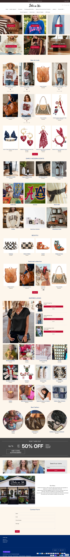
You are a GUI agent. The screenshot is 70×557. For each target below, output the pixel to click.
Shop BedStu (11, 25)
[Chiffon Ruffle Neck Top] (39, 318)
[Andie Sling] (43, 275)
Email (17, 516)
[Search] (62, 5)
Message (17, 523)
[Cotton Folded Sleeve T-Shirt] (39, 331)
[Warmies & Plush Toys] (10, 352)
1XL (60, 91)
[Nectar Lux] (42, 289)
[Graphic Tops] (13, 193)
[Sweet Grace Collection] (35, 217)
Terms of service (15, 555)
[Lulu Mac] (13, 217)
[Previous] (3, 171)
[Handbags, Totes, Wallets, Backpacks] (57, 420)
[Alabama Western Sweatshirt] (10, 74)
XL (26, 91)
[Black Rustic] (43, 289)
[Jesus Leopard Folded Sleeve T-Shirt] (59, 74)
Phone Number (18, 520)
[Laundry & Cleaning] (59, 169)
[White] (10, 89)
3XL (13, 91)
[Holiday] (26, 352)
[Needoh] (13, 420)
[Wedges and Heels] (59, 245)
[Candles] (10, 392)
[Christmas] (26, 372)
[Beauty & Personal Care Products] (43, 392)
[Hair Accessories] (59, 372)
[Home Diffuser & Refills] (11, 168)
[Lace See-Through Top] (39, 306)
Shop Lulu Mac (35, 25)
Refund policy (5, 555)
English (55, 550)
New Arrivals (35, 60)
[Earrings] (59, 352)
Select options (53, 306)
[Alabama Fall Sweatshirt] (26, 105)
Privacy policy (10, 555)
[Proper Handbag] (43, 105)
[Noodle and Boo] (43, 372)
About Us (4, 539)
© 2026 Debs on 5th (7, 554)
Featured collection (35, 261)
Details (53, 321)
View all (35, 154)
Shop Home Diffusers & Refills (58, 46)
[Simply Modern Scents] (57, 217)
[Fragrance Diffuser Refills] (27, 168)
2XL (11, 91)
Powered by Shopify (15, 554)
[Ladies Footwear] (35, 420)
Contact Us (5, 542)
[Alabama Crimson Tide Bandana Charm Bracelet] (59, 137)
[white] (60, 89)
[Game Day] (35, 193)
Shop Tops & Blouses (11, 46)
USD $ (68, 1)
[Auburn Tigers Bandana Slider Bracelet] (10, 137)
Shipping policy (28, 555)
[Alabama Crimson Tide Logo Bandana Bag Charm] (43, 137)
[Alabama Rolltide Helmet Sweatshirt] (26, 74)
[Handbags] (11, 245)
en (64, 1)
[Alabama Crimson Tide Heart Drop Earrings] (26, 137)
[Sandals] (43, 245)
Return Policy (5, 540)
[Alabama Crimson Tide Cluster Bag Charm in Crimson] (59, 105)
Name (17, 513)
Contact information (22, 555)
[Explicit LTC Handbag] (10, 105)
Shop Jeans (58, 25)
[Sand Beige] (58, 89)
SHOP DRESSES (35, 47)
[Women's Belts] (57, 193)
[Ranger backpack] (43, 74)
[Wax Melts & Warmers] (43, 168)
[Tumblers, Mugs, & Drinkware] (59, 392)
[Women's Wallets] (27, 245)
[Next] (67, 171)
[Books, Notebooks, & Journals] (26, 392)
